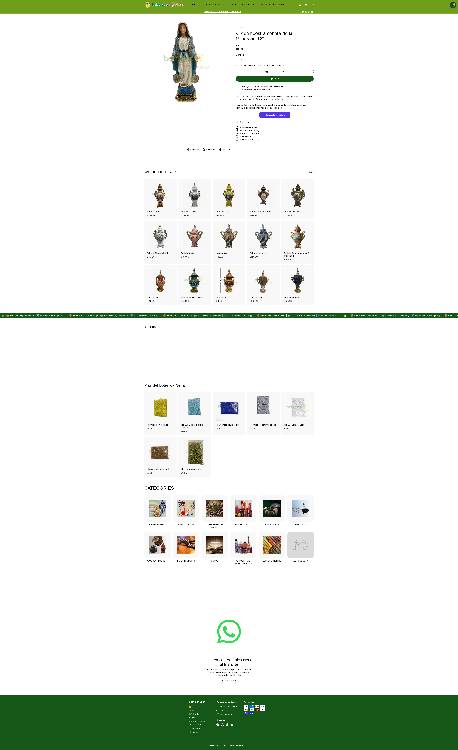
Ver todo (309, 172)
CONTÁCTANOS (229, 680)
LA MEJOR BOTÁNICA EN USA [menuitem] (272, 4)
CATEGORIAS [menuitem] (195, 4)
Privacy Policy (195, 725)
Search (192, 717)
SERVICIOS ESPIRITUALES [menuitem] (218, 4)
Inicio (238, 27)
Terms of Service (197, 721)
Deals (191, 710)
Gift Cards (194, 714)
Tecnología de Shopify (238, 745)
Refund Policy (195, 728)
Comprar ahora (275, 78)
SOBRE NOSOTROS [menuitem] (248, 4)
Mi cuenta (193, 732)
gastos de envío (246, 65)
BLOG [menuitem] (234, 4)
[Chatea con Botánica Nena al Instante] (229, 631)
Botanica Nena (172, 385)
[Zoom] (186, 61)
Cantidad (241, 54)
